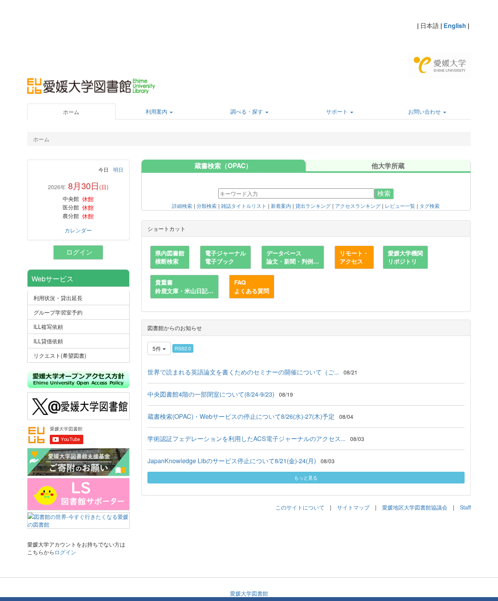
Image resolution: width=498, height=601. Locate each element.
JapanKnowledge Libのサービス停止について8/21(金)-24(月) (231, 460)
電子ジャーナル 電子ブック (225, 257)
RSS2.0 (183, 348)
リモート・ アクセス (354, 257)
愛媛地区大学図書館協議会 (414, 507)
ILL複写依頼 (48, 326)
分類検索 (206, 206)
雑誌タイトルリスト (244, 206)
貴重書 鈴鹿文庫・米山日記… (184, 286)
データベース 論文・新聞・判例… (293, 257)
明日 (118, 169)
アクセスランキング (358, 206)
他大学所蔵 (388, 165)
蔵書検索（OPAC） (223, 165)
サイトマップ (353, 507)
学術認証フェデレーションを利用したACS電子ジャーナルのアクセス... (246, 438)
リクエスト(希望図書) (59, 355)
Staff (465, 507)
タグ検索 (429, 206)
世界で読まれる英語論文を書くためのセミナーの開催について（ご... (243, 371)
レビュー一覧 (400, 206)
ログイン (81, 252)
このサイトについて (299, 507)
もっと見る (305, 477)
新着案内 (281, 206)
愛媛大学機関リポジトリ (405, 257)
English (455, 25)
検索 (384, 193)
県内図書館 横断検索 (169, 257)
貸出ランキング (313, 206)
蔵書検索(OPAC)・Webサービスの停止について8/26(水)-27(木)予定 (241, 416)
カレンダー (78, 230)
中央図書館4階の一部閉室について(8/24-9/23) (210, 394)
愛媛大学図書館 (249, 593)
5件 (158, 348)
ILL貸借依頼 (48, 341)
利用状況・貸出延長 (57, 298)
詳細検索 (182, 206)
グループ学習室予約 (57, 312)
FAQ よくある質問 (251, 286)
